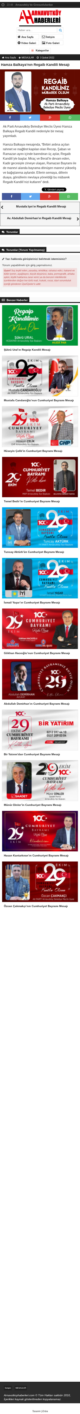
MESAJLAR (28, 57)
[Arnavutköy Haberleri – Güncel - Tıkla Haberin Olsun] (40, 17)
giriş (33, 265)
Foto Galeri (52, 43)
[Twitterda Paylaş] (30, 117)
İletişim (50, 37)
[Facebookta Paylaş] (10, 117)
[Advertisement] (40, 961)
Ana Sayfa (27, 37)
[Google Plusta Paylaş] (50, 117)
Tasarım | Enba (40, 1411)
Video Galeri (28, 43)
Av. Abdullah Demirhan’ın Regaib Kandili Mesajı (39, 218)
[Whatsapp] (70, 117)
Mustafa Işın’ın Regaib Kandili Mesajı (41, 206)
